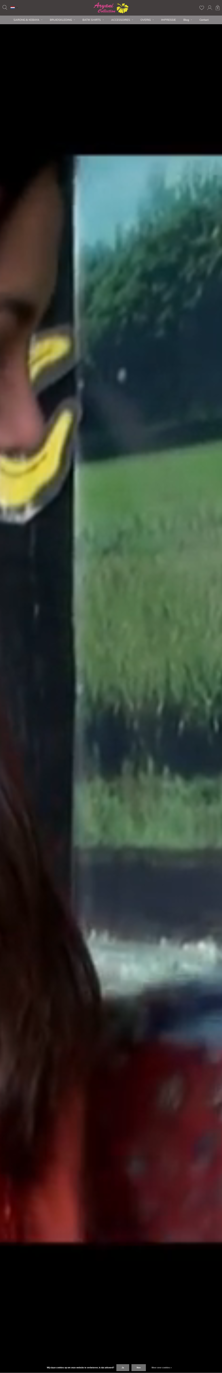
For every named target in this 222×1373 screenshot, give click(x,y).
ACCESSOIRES (120, 20)
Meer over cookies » (162, 1367)
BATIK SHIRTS (91, 20)
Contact (204, 20)
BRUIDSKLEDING (61, 20)
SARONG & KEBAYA (26, 20)
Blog (186, 20)
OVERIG (145, 20)
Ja (123, 1367)
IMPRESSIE (168, 20)
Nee (139, 1367)
